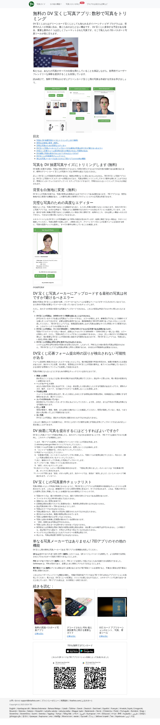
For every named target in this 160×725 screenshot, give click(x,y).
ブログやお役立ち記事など (97, 4)
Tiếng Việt (67, 713)
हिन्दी (119, 713)
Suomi (34, 713)
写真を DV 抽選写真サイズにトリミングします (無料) (57, 140)
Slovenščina (25, 713)
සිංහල (91, 716)
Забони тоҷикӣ (102, 716)
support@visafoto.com (30, 700)
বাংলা (98, 713)
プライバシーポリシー (50, 700)
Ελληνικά (106, 713)
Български (91, 713)
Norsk (98, 711)
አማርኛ (75, 713)
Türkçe (58, 713)
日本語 (142, 713)
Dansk (79, 708)
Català (64, 708)
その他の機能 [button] (55, 4)
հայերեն (127, 713)
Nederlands (89, 711)
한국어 (25, 716)
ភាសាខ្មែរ (57, 716)
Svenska (42, 713)
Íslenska (22, 711)
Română (134, 711)
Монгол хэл (67, 716)
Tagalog (50, 713)
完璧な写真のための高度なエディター (51, 145)
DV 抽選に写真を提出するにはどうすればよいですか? (57, 153)
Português (124, 711)
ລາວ (50, 716)
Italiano (30, 711)
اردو (127, 716)
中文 (133, 716)
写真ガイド (41, 4)
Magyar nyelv (77, 711)
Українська (120, 716)
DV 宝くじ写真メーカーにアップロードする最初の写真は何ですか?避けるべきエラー (69, 148)
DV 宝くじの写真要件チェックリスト (50, 156)
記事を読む (39, 633)
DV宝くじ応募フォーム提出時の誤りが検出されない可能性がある (62, 151)
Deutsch (87, 708)
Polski (116, 711)
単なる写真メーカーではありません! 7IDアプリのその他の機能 (60, 158)
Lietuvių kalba (64, 711)
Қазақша (33, 716)
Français (114, 708)
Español (106, 708)
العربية (82, 713)
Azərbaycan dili (23, 708)
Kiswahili (39, 711)
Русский (84, 716)
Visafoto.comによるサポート (81, 700)
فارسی (135, 713)
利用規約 (64, 700)
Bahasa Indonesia (39, 708)
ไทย (111, 716)
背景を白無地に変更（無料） (47, 143)
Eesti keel (97, 708)
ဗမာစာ (76, 716)
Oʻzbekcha (107, 711)
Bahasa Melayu (54, 708)
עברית (113, 713)
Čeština (72, 708)
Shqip (142, 711)
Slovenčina (13, 713)
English (12, 708)
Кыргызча (43, 716)
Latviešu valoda (50, 711)
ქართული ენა (15, 716)
